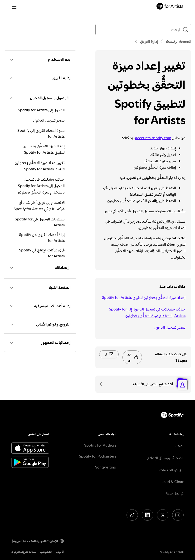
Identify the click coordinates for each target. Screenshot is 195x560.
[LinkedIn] (147, 515)
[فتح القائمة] (14, 7)
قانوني (60, 552)
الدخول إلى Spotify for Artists (41, 109)
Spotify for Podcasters (97, 456)
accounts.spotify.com (153, 137)
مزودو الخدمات (171, 470)
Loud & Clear (172, 481)
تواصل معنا (175, 493)
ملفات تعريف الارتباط (23, 552)
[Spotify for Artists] (170, 7)
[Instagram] (178, 515)
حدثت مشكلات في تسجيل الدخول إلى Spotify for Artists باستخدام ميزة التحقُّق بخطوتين (147, 312)
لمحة (180, 445)
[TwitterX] (162, 515)
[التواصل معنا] (102, 384)
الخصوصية (46, 552)
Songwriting (105, 467)
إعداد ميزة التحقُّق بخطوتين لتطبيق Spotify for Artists (143, 297)
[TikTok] (132, 515)
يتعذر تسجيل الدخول (169, 327)
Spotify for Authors (100, 445)
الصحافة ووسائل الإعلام (165, 457)
